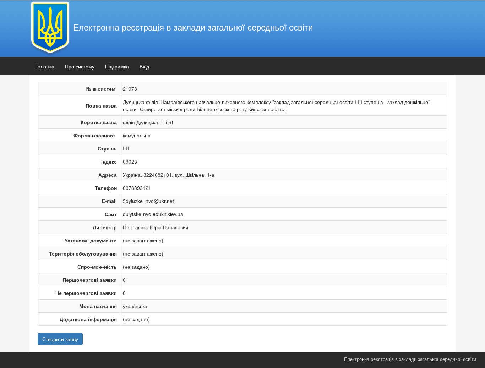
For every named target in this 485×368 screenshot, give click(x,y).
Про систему (79, 66)
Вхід (144, 66)
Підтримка (117, 66)
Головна (44, 66)
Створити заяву (60, 338)
